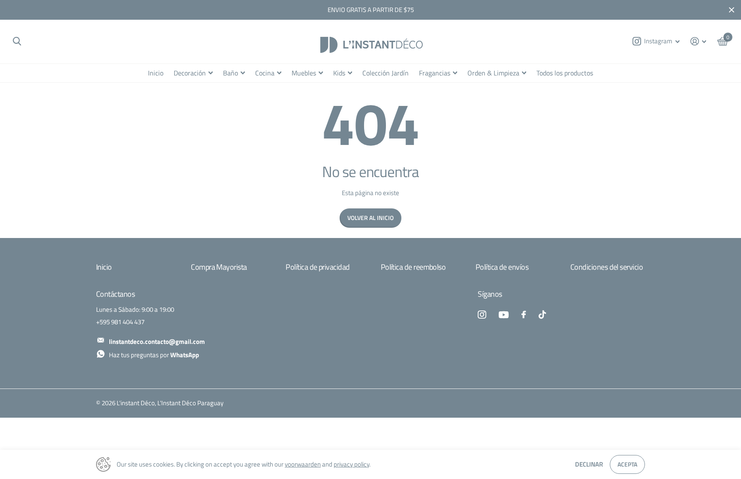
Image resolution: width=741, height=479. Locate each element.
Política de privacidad (317, 267)
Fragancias (434, 73)
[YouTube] (504, 314)
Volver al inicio (370, 217)
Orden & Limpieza (493, 73)
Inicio (155, 73)
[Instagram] (482, 314)
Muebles (304, 73)
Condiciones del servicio (606, 267)
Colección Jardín (385, 73)
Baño (230, 73)
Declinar (589, 464)
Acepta (627, 464)
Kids (339, 73)
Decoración (190, 73)
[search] (17, 41)
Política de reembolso (413, 267)
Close (731, 10)
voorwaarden (303, 464)
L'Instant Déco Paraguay (190, 403)
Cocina (264, 73)
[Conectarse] (698, 41)
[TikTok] (542, 314)
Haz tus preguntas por (154, 355)
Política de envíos (502, 267)
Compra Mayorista (219, 267)
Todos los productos (564, 73)
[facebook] (523, 314)
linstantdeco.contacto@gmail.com (157, 341)
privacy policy (351, 464)
